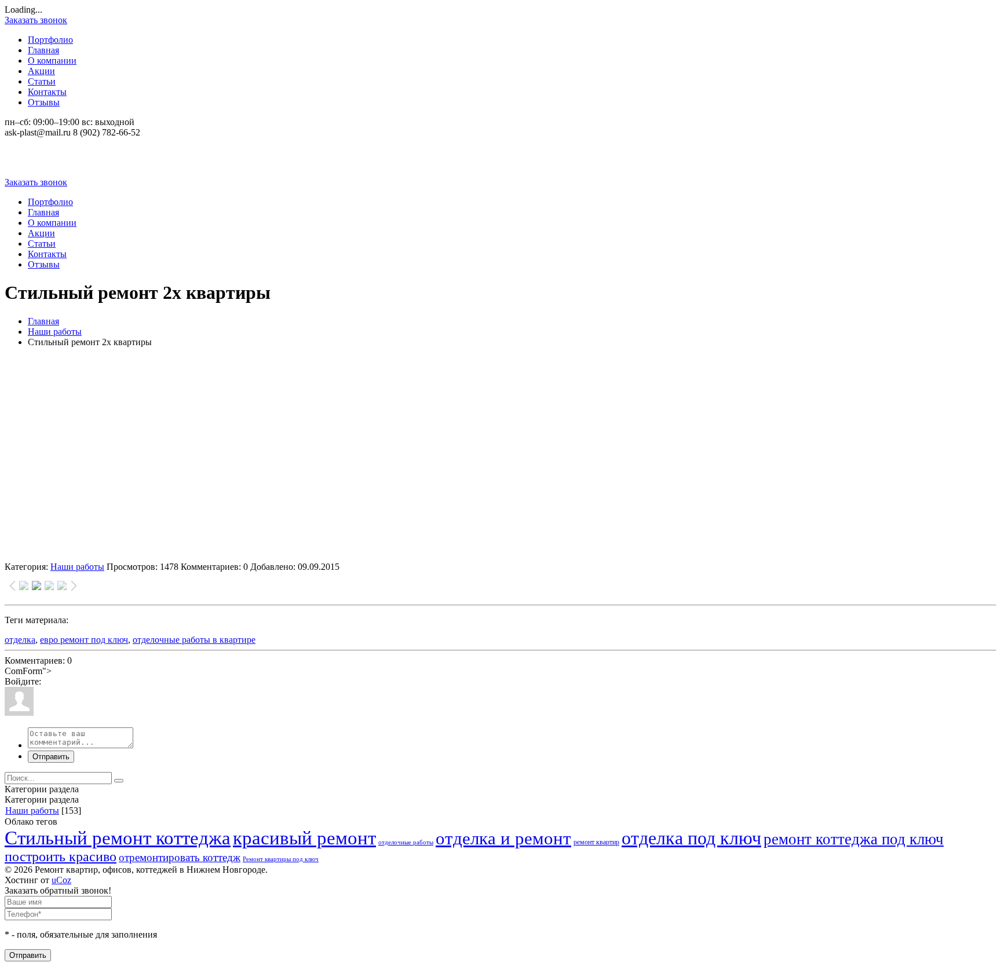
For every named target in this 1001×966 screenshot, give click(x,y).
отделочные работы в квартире (194, 640)
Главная (43, 321)
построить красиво (60, 856)
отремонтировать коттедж (179, 857)
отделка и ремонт (503, 838)
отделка (20, 640)
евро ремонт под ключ (84, 640)
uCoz (61, 880)
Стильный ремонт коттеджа (118, 837)
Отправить (51, 756)
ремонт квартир (596, 842)
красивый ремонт (304, 837)
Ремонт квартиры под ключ (281, 859)
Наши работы (55, 331)
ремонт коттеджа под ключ (853, 839)
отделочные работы (405, 842)
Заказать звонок (36, 20)
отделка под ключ (691, 838)
